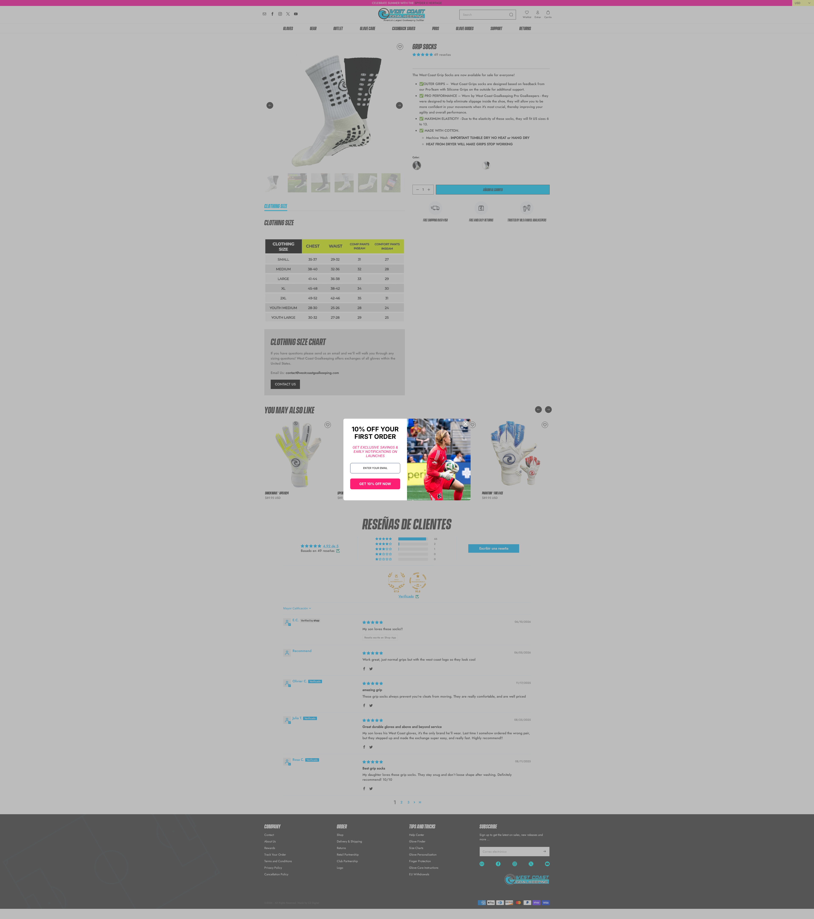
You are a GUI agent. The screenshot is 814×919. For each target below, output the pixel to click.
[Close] (465, 424)
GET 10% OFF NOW (375, 484)
